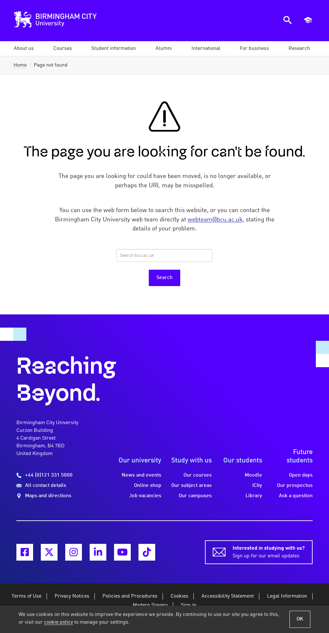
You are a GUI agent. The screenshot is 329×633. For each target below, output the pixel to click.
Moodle (253, 475)
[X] (49, 552)
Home (20, 65)
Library (253, 495)
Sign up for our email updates (269, 552)
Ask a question (296, 495)
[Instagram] (73, 552)
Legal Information (287, 596)
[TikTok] (146, 552)
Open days (301, 475)
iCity (257, 485)
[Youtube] (122, 552)
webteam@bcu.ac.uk (215, 220)
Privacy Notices (72, 596)
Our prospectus (295, 485)
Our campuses (195, 495)
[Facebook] (24, 552)
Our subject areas (191, 485)
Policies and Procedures (129, 596)
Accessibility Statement (227, 596)
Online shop (147, 485)
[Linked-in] (98, 552)
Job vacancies (145, 495)
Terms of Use (26, 596)
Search (164, 277)
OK (300, 619)
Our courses (197, 475)
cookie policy (58, 622)
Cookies (179, 596)
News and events (141, 475)
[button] (24, 49)
